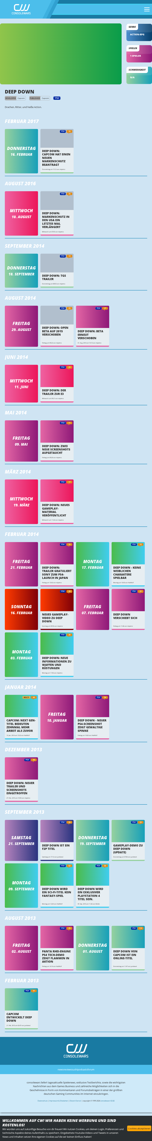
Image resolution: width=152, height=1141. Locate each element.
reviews (67, 1069)
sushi (74, 1069)
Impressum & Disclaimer (58, 1101)
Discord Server (75, 1101)
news (60, 1069)
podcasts (82, 1069)
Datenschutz (42, 1101)
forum (90, 1069)
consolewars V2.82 (108, 1101)
